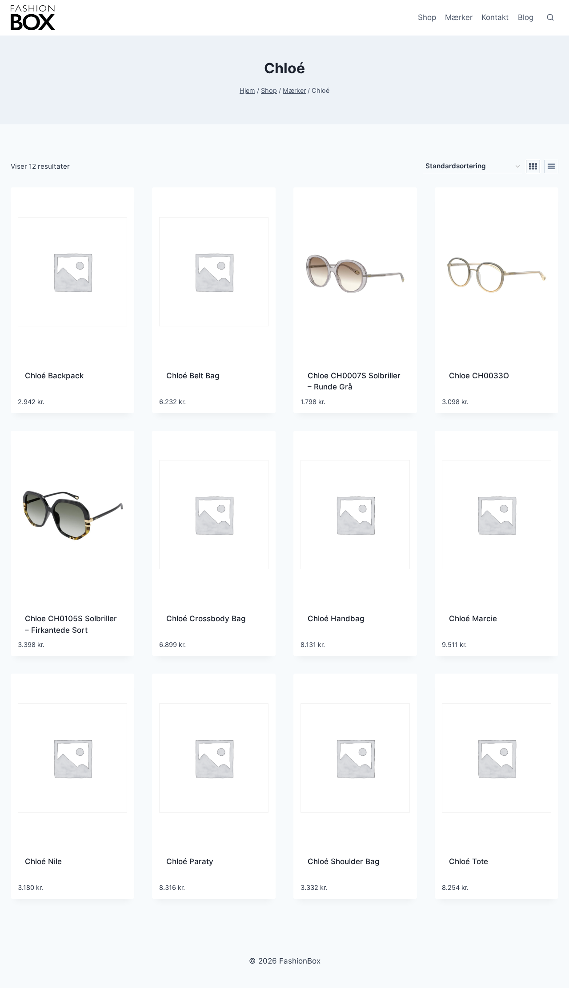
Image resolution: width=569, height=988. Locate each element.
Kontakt (495, 17)
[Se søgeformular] (550, 18)
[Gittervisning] (533, 166)
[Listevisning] (551, 166)
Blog (525, 17)
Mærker (459, 17)
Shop (427, 17)
